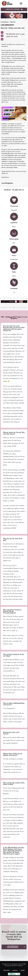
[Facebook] (2, 32)
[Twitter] (2, 36)
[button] (21, 3)
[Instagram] (2, 39)
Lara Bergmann (5, 22)
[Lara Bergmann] (7, 3)
